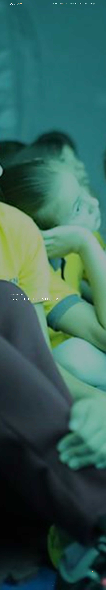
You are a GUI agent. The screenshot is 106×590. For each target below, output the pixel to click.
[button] (92, 571)
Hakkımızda (73, 4)
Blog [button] (85, 4)
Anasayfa (55, 4)
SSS (80, 4)
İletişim (92, 4)
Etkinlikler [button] (64, 4)
